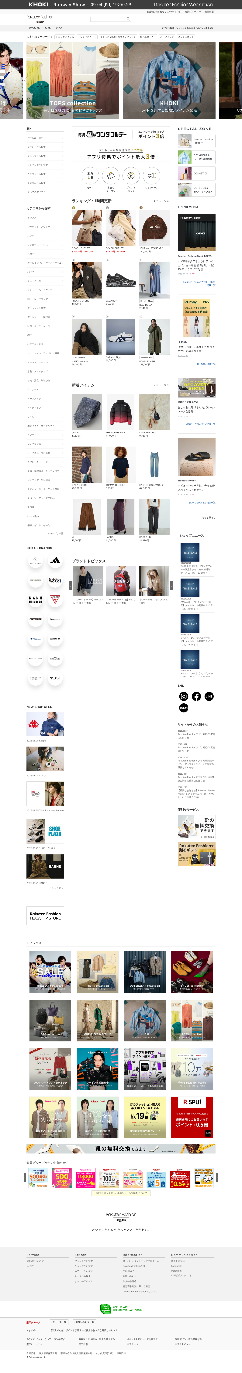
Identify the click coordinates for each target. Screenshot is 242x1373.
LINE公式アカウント (181, 1275)
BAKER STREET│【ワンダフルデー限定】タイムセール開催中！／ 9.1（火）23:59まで (196, 569)
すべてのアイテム (36, 192)
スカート (31, 253)
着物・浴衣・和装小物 (38, 380)
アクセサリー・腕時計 (38, 317)
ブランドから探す (36, 146)
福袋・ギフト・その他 (38, 525)
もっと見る (57, 887)
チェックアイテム (65, 36)
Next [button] (215, 80)
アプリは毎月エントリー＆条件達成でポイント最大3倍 (187, 28)
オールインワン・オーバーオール (44, 262)
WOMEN (34, 28)
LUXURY (31, 1265)
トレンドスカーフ (87, 36)
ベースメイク (34, 398)
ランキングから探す (37, 164)
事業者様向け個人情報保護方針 (76, 1353)
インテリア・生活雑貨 (38, 480)
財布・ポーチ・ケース (38, 326)
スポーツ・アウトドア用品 (41, 498)
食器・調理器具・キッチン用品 (43, 471)
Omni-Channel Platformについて (140, 1291)
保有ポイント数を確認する (188, 1339)
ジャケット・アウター (38, 226)
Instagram (176, 1270)
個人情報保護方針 (48, 1353)
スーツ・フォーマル (37, 362)
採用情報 (121, 1353)
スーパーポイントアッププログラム (141, 1260)
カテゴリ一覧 (56, 533)
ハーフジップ (167, 36)
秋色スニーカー (148, 36)
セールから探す (35, 137)
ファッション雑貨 (36, 308)
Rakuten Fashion (55, 19)
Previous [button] (26, 80)
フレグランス (34, 443)
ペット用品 (33, 516)
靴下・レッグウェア (37, 299)
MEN (48, 28)
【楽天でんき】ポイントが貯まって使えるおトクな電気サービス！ (84, 1330)
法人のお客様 (130, 1281)
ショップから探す (36, 155)
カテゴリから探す (36, 174)
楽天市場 (209, 11)
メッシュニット (186, 36)
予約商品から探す (36, 183)
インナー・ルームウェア (39, 290)
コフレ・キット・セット (39, 461)
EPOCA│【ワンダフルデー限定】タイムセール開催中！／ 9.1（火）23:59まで (197, 641)
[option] (73, 80)
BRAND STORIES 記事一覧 (202, 502)
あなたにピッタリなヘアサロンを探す (45, 1339)
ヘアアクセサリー (36, 344)
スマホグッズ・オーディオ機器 (43, 489)
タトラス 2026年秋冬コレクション (118, 36)
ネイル (30, 416)
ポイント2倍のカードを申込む (142, 1339)
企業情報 (31, 1353)
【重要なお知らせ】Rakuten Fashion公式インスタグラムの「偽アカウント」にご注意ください (196, 794)
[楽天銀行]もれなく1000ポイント (164, 11)
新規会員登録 (178, 1260)
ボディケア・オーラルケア (41, 425)
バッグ (30, 271)
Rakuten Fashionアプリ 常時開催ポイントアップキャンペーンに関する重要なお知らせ (196, 764)
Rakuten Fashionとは (134, 1266)
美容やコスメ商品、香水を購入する (97, 1339)
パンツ (30, 235)
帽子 (29, 335)
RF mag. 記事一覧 (206, 363)
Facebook (176, 1266)
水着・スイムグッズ (37, 371)
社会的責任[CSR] (104, 1353)
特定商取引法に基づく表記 (136, 1286)
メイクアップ (34, 407)
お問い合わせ (130, 1276)
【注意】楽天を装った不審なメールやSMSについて (121, 1193)
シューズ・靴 (34, 280)
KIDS (59, 28)
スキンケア (33, 389)
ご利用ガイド (130, 1271)
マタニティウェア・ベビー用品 (43, 353)
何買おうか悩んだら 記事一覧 (200, 424)
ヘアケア (31, 434)
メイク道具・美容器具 (38, 452)
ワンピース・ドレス (37, 244)
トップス (31, 217)
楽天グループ (191, 11)
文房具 (30, 507)
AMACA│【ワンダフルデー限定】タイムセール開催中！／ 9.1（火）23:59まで (197, 605)
